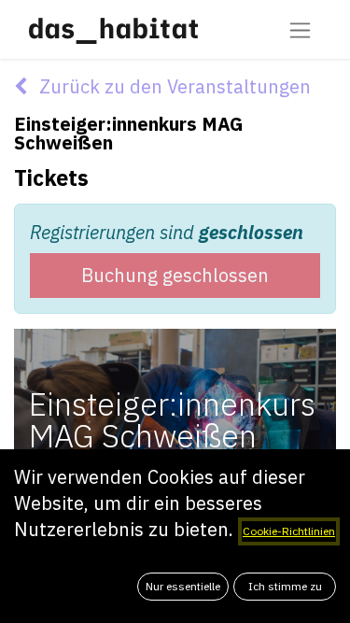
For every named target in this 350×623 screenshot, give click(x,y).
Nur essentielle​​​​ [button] (183, 586)
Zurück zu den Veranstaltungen (173, 86)
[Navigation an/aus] (300, 29)
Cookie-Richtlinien (289, 531)
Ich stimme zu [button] (285, 586)
